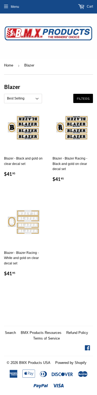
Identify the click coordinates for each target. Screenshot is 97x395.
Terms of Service (46, 338)
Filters (83, 99)
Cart (89, 6)
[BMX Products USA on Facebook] (87, 349)
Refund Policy (77, 333)
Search (10, 333)
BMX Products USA (34, 363)
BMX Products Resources (41, 333)
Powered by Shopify (70, 363)
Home (8, 65)
